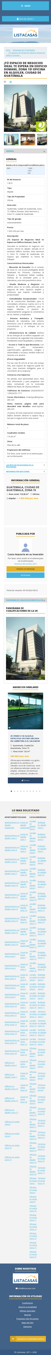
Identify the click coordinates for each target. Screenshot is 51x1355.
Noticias (27, 1315)
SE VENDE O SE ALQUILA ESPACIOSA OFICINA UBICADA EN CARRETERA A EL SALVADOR (25, 738)
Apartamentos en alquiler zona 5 (12, 860)
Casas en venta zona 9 (24, 1014)
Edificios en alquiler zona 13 (11, 1099)
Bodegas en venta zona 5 (41, 977)
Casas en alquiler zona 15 (24, 919)
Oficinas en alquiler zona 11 (33, 1123)
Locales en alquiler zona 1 (33, 825)
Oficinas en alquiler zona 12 (33, 1135)
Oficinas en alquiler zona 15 (33, 1158)
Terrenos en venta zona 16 (41, 1158)
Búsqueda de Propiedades (24, 50)
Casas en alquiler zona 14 (24, 908)
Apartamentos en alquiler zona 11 (12, 895)
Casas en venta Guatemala (25, 943)
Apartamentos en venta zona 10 (12, 1004)
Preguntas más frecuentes (27, 1318)
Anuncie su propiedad (27, 1307)
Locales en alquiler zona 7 (33, 872)
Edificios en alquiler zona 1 (11, 1063)
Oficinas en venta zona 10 (33, 1208)
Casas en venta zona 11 (24, 1032)
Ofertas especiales (27, 1311)
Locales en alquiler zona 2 (33, 837)
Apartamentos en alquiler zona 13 (12, 907)
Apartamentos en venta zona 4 (12, 977)
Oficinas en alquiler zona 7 (33, 1087)
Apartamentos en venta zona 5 (12, 986)
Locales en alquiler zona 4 (33, 848)
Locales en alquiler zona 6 (33, 860)
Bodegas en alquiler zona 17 (42, 955)
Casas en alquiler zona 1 (24, 837)
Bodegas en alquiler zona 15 (42, 931)
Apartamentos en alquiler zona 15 (12, 931)
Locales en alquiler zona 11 (33, 919)
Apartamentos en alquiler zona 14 (12, 919)
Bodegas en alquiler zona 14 (42, 919)
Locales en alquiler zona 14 (33, 943)
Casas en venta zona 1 (24, 955)
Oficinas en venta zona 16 (33, 1254)
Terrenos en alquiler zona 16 (42, 1032)
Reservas (25, 575)
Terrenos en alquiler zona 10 (42, 1023)
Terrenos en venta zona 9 (41, 1099)
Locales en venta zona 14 (33, 1023)
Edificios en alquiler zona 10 (11, 1087)
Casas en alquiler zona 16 (24, 931)
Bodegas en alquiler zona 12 (42, 896)
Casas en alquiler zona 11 (24, 884)
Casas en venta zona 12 (24, 1041)
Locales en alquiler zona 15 (33, 955)
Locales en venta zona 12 (33, 1014)
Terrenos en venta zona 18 (41, 1181)
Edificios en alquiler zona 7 (11, 1075)
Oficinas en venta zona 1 (33, 1181)
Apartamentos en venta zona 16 (12, 1052)
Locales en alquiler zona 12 (33, 908)
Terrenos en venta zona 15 (41, 1146)
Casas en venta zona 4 (24, 977)
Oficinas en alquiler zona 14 (33, 1146)
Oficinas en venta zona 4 (33, 1190)
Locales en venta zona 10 (33, 1005)
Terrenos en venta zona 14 (41, 1135)
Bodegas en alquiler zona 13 (42, 908)
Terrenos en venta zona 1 (41, 1041)
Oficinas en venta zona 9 (33, 1199)
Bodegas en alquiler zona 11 (42, 884)
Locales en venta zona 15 (33, 1032)
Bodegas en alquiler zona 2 (42, 825)
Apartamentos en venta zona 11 (12, 1014)
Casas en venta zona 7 (24, 1005)
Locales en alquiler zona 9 (33, 884)
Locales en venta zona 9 (33, 996)
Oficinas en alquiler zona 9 (33, 1099)
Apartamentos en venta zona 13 (12, 1023)
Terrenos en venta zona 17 (41, 1170)
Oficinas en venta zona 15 (33, 1245)
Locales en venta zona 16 (33, 1041)
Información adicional (18, 471)
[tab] (25, 151)
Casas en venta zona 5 (24, 986)
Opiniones (27, 1326)
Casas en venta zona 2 (24, 967)
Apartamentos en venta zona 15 (12, 1041)
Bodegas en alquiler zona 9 (42, 860)
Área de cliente (26, 18)
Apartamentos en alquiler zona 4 (12, 848)
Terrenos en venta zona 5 (41, 1064)
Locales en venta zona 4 (33, 977)
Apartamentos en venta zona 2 (12, 966)
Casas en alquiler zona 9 (24, 860)
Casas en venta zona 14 (24, 1064)
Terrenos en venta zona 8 (41, 1087)
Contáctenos (27, 1303)
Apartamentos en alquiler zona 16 (12, 943)
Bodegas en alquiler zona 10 (42, 872)
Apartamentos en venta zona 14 (12, 1032)
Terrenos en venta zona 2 (41, 1052)
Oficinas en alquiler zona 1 (33, 1052)
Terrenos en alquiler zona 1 (42, 1014)
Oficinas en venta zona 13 (33, 1227)
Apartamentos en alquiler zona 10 (12, 884)
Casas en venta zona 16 (24, 1087)
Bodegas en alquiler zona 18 (42, 967)
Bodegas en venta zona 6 (41, 986)
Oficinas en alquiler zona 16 (33, 1170)
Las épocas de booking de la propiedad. (19, 466)
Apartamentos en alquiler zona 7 (12, 872)
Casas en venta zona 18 (24, 1099)
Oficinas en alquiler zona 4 (33, 1064)
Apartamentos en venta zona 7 (12, 995)
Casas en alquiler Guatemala (25, 825)
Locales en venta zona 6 (33, 986)
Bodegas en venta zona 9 (41, 996)
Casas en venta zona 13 (24, 1052)
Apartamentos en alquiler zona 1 (12, 836)
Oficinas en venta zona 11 (33, 1217)
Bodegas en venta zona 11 (41, 1005)
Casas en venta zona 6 (24, 996)
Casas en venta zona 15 (24, 1076)
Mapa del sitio (27, 1322)
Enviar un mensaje (25, 569)
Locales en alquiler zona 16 (33, 967)
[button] (45, 87)
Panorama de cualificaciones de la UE (24, 600)
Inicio (8, 50)
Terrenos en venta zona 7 (41, 1076)
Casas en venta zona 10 (24, 1023)
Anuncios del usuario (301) (25, 563)
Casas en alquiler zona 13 (24, 896)
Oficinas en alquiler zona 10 (33, 1111)
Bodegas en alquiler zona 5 (42, 837)
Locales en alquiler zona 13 (33, 931)
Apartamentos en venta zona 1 (12, 955)
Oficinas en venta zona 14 (33, 1236)
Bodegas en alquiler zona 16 (42, 943)
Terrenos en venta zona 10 (41, 1111)
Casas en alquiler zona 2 (24, 849)
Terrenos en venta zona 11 (41, 1123)
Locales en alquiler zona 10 (33, 896)
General (10, 151)
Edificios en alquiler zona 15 (11, 1111)
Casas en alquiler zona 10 (24, 872)
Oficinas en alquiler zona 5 (33, 1076)
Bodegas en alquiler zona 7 (42, 849)
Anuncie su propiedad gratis (30, 1339)
